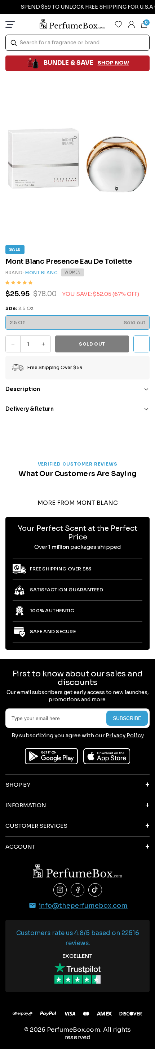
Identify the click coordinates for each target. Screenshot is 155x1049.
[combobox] (77, 43)
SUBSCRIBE (127, 718)
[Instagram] (60, 890)
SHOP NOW (113, 62)
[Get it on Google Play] (51, 756)
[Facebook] (77, 890)
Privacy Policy (125, 735)
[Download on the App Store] (106, 756)
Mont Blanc (41, 272)
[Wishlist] (118, 24)
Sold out (92, 344)
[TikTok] (95, 890)
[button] (18, 282)
